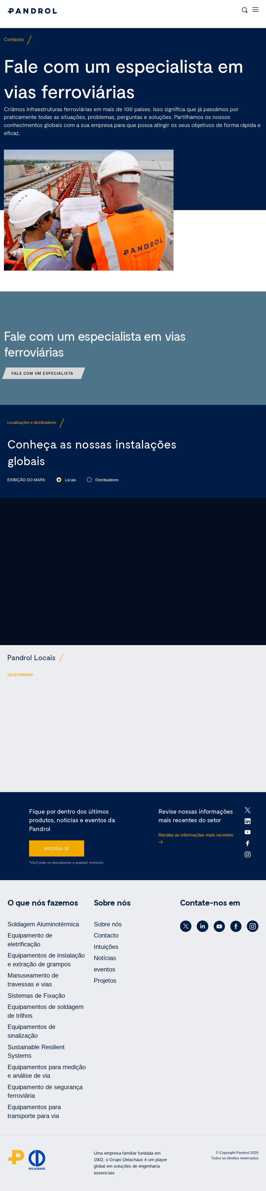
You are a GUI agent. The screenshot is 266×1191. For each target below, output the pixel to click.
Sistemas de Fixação (36, 995)
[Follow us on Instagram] (252, 926)
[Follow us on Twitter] (185, 926)
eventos (104, 969)
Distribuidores (107, 480)
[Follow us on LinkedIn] (202, 926)
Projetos (105, 980)
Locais (70, 480)
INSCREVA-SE (56, 848)
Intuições (106, 946)
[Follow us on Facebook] (236, 926)
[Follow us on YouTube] (219, 926)
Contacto (106, 935)
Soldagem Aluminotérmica (43, 924)
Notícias (105, 957)
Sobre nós (108, 924)
